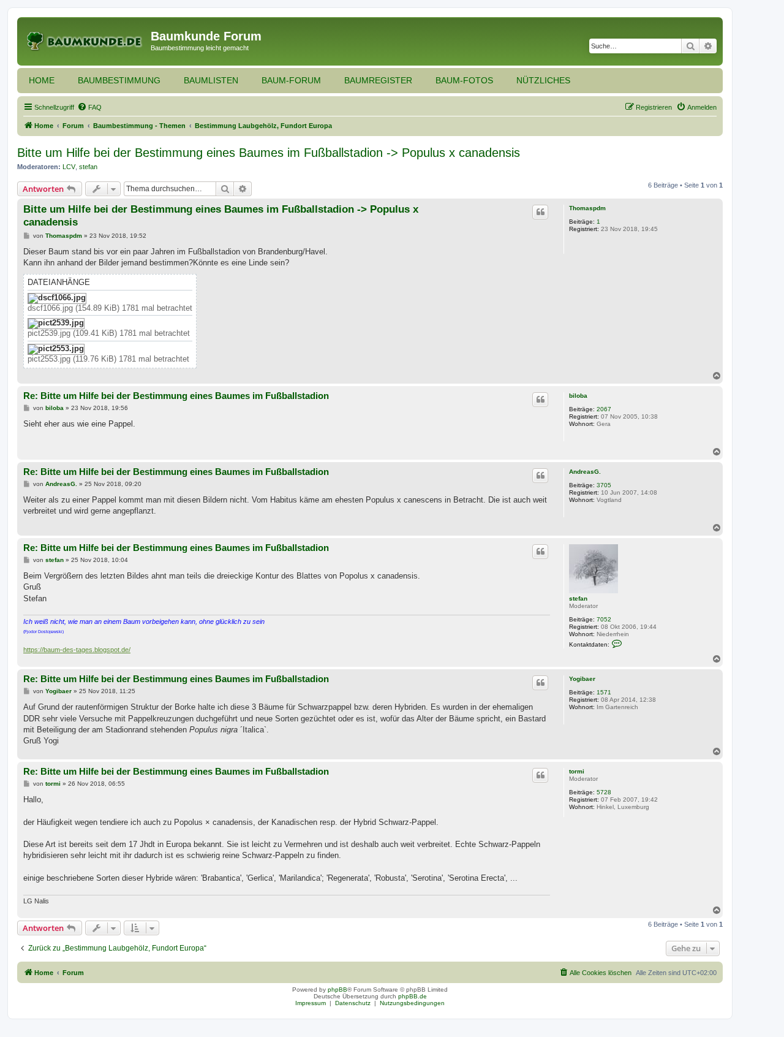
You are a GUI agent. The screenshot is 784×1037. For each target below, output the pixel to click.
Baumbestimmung (119, 80)
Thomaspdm (587, 208)
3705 (604, 485)
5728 (604, 792)
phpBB (337, 989)
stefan (88, 166)
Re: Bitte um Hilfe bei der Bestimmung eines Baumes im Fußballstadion (176, 395)
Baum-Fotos (464, 80)
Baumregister (378, 80)
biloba (578, 395)
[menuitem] (89, 107)
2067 (604, 409)
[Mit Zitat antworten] (540, 212)
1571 (604, 692)
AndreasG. (585, 471)
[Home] (85, 39)
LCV (68, 166)
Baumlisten (211, 80)
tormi (576, 771)
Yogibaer (582, 678)
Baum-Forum (291, 80)
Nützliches (543, 80)
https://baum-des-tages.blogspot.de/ (76, 649)
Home (42, 80)
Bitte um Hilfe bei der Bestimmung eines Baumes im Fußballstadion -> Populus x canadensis (268, 152)
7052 (604, 619)
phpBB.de (412, 996)
